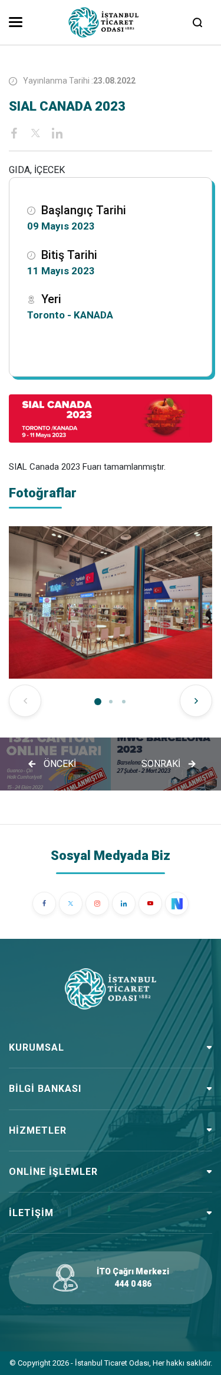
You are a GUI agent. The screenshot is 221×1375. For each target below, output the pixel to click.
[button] (97, 701)
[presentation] (25, 701)
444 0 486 (133, 1283)
